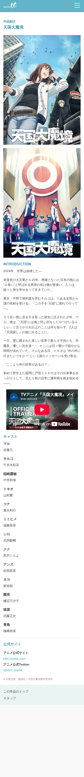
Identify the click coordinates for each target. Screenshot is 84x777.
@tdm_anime (12, 670)
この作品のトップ (15, 691)
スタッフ (9, 698)
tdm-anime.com (14, 658)
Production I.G (9, 8)
